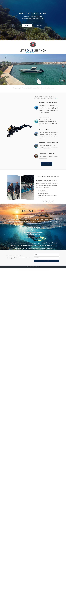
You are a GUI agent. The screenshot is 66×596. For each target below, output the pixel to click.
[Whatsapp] (52, 201)
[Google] (49, 201)
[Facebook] (46, 201)
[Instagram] (43, 201)
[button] (8, 187)
